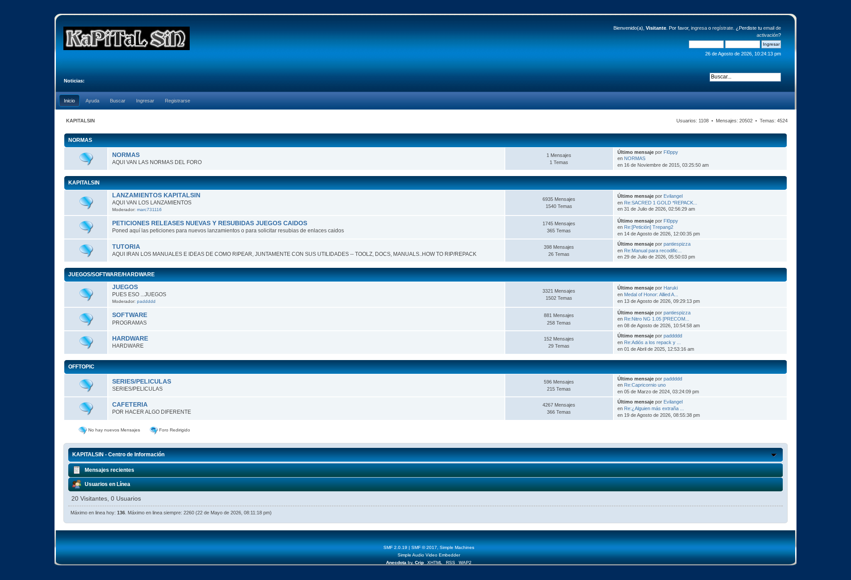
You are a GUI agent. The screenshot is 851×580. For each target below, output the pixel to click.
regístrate (722, 28)
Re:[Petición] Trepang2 (648, 227)
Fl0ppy (671, 152)
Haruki (671, 287)
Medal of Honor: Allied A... (651, 294)
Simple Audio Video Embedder (429, 555)
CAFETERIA (130, 404)
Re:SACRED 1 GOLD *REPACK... (660, 202)
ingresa (699, 28)
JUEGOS (125, 287)
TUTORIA (126, 246)
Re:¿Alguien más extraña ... (654, 408)
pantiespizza (677, 244)
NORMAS (126, 155)
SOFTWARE (129, 315)
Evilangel (673, 196)
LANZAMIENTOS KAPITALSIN (156, 195)
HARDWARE (130, 338)
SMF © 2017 (424, 547)
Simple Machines (457, 547)
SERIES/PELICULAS (141, 381)
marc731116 (149, 209)
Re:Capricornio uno (645, 385)
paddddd (146, 301)
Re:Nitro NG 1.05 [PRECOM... (656, 318)
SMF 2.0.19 (395, 547)
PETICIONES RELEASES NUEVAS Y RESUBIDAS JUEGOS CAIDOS (209, 223)
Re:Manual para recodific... (653, 250)
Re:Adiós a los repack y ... (652, 342)
